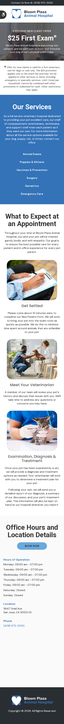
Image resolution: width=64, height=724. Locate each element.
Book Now (32, 546)
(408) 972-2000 (14, 625)
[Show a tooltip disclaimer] (55, 36)
